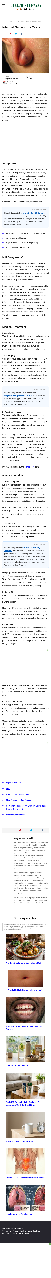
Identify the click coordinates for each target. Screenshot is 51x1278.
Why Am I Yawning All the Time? (20, 1141)
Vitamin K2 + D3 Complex (34, 213)
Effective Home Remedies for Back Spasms (25, 1178)
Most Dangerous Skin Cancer (18, 800)
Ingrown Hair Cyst (13, 783)
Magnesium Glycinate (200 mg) (18, 395)
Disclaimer (6, 1233)
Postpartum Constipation (17, 1066)
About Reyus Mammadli (20, 1233)
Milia (8, 789)
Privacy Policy (17, 1231)
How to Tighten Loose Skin (17, 794)
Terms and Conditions (32, 1231)
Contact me (6, 1231)
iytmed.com (29, 467)
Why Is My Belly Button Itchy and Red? (25, 990)
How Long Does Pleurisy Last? (20, 1214)
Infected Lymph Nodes (15, 815)
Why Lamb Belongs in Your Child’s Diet (23, 963)
